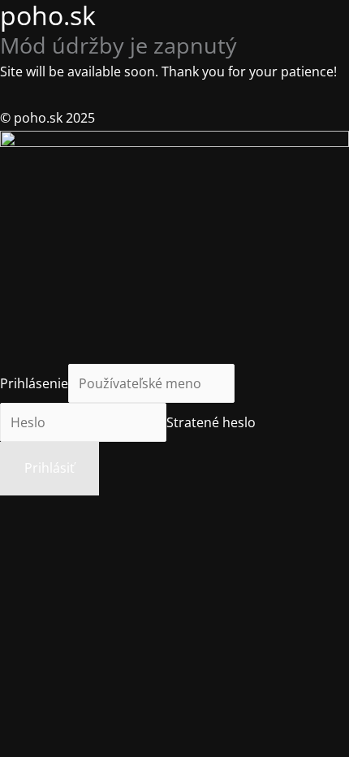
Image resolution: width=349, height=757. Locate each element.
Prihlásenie (34, 383)
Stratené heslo (211, 422)
